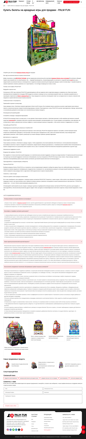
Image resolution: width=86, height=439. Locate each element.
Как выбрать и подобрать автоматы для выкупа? (16, 211)
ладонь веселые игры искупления (9, 2)
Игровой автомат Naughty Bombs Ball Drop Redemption (56, 330)
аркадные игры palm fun (18, 416)
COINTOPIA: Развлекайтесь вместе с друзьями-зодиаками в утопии (70, 365)
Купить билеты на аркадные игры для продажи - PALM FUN (21, 5)
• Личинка (46, 423)
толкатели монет (47, 247)
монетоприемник (64, 378)
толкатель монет (16, 253)
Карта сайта (68, 436)
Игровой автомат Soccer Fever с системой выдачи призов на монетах (74, 330)
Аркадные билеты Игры (23, 72)
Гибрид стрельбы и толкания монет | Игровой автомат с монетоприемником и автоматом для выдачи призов (16, 338)
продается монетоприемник (10, 378)
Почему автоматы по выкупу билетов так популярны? (17, 198)
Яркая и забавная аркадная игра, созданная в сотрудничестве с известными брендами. (38, 330)
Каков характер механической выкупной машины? (16, 241)
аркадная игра (66, 204)
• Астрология (46, 425)
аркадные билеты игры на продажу (60, 78)
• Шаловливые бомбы (48, 417)
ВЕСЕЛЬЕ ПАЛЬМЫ (21, 78)
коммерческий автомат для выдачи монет (29, 378)
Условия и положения (60, 436)
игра (71, 80)
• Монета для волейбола (48, 419)
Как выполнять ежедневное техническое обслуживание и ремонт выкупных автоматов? (26, 266)
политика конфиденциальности (48, 436)
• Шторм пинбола (47, 421)
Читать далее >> (47, 430)
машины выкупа (22, 202)
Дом (4, 5)
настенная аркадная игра (76, 378)
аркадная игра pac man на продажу (49, 378)
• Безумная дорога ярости (49, 427)
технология (12, 120)
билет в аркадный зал (23, 96)
